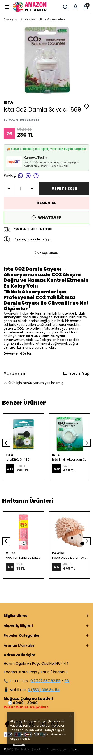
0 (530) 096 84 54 (44, 689)
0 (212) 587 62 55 (45, 680)
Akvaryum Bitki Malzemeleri (45, 19)
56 (66, 680)
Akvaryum (11, 19)
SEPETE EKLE (64, 188)
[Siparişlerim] (75, 7)
